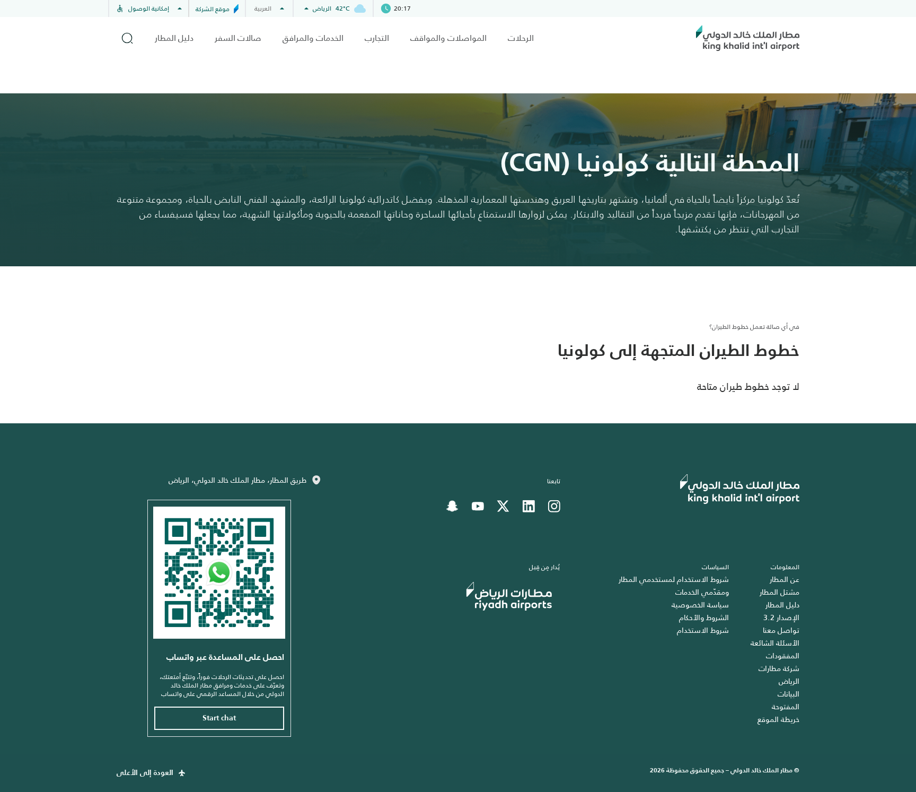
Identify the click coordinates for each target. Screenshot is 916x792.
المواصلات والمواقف (448, 38)
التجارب (377, 38)
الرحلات (521, 38)
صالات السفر (238, 38)
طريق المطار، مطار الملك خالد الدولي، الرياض (237, 480)
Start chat (219, 718)
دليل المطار (174, 38)
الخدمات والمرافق (313, 38)
